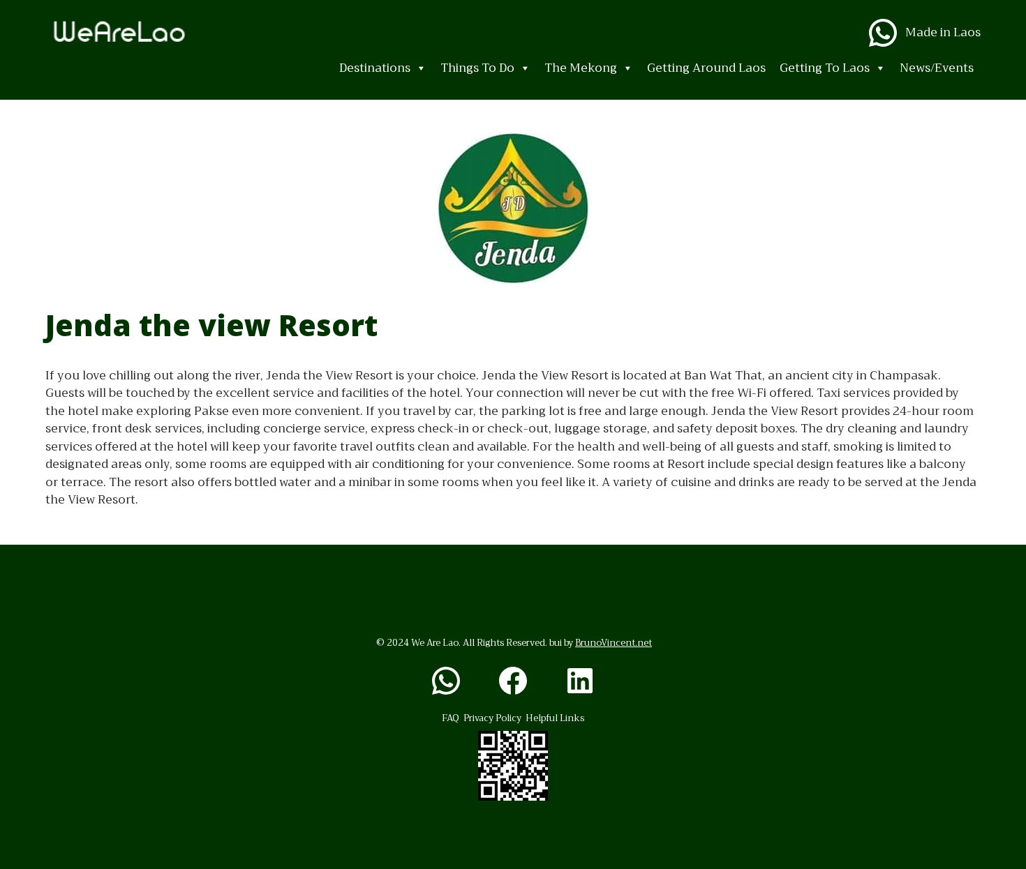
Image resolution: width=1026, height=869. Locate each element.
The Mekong (580, 68)
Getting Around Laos (706, 68)
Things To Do (477, 68)
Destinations (374, 68)
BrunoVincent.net (613, 643)
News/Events (937, 68)
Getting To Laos (825, 68)
